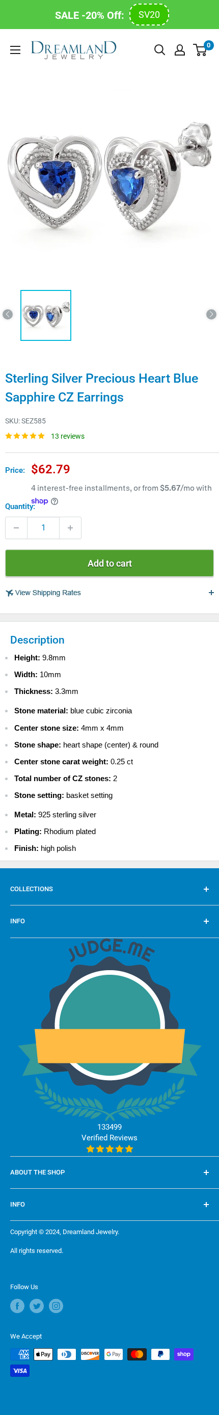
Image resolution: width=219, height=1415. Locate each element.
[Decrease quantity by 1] (16, 528)
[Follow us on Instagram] (56, 1306)
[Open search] (160, 50)
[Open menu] (15, 50)
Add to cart (110, 563)
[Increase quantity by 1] (70, 528)
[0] (200, 50)
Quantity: (20, 506)
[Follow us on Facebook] (17, 1306)
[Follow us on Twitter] (37, 1306)
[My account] (180, 50)
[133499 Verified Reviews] (110, 1149)
